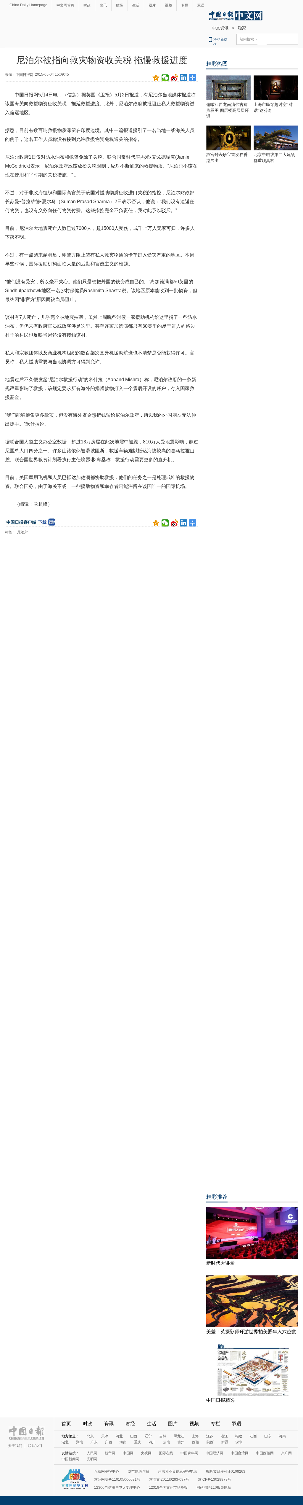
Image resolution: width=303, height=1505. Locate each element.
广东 (94, 1442)
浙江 (224, 1436)
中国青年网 (189, 1453)
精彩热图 (217, 64)
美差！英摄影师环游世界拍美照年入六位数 (251, 1331)
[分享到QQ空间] (156, 77)
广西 (108, 1442)
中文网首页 (65, 5)
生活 (135, 5)
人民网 (92, 1453)
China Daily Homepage (28, 5)
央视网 (146, 1453)
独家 (242, 28)
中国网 (128, 1453)
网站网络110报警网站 (213, 1487)
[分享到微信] (165, 77)
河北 (119, 1436)
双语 (200, 5)
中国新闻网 (70, 1459)
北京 (90, 1436)
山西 (133, 1436)
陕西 (210, 1442)
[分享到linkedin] (183, 77)
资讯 (103, 5)
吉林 (162, 1436)
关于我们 (15, 1446)
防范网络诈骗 (138, 1471)
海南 (123, 1442)
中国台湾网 (240, 1453)
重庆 (137, 1442)
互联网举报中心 (106, 1471)
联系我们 (35, 1446)
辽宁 (148, 1436)
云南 (166, 1442)
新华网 (110, 1453)
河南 (282, 1436)
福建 (238, 1436)
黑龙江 (179, 1436)
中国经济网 (214, 1453)
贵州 (181, 1442)
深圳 (239, 1442)
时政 (87, 5)
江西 (253, 1436)
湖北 (65, 1442)
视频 (168, 5)
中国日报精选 (220, 1400)
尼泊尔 (22, 532)
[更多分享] (192, 77)
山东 (267, 1436)
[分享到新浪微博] (174, 77)
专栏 (184, 5)
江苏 (209, 1436)
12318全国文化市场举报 (168, 1487)
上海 (195, 1436)
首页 (66, 1423)
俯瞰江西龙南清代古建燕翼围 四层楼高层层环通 (227, 110)
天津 (104, 1436)
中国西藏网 (265, 1453)
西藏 (195, 1442)
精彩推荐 (217, 1197)
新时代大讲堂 (220, 1263)
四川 (152, 1442)
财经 (119, 5)
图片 (152, 5)
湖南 (79, 1442)
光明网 (92, 1459)
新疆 (224, 1442)
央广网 (286, 1453)
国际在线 (166, 1453)
